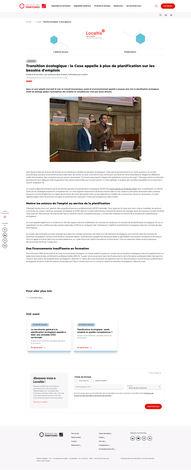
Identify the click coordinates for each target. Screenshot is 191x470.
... (33, 22)
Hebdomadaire (101, 381)
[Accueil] (33, 6)
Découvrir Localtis (40, 402)
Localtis (38, 22)
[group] (95, 129)
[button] (61, 6)
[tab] (33, 359)
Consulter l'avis (35, 298)
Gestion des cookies (43, 461)
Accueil (28, 22)
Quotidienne (84, 381)
